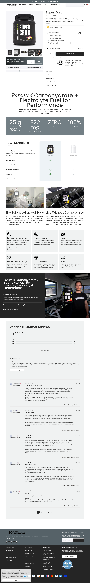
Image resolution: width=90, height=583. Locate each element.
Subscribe (79, 540)
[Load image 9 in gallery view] (24, 52)
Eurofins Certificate (48, 569)
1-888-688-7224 (10, 539)
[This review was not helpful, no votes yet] (78, 405)
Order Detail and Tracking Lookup (40, 536)
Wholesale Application (11, 565)
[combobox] (75, 5)
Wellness (31, 4)
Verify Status (69, 557)
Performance (22, 4)
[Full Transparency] (28, 67)
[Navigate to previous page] (35, 512)
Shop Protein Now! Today (52, 1)
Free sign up (31, 61)
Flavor (48, 23)
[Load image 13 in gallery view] (31, 52)
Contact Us (12, 536)
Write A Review (45, 350)
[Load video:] (25, 197)
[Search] (67, 4)
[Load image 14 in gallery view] (38, 52)
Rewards (61, 4)
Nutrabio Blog (19, 536)
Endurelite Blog (27, 536)
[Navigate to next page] (55, 512)
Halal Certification (47, 566)
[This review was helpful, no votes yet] (76, 405)
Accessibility (28, 566)
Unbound (38, 4)
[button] (22, 294)
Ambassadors (47, 4)
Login (38, 61)
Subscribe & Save (29, 553)
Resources (54, 4)
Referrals (8, 567)
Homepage (8, 9)
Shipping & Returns (29, 550)
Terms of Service (29, 556)
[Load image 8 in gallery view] (17, 52)
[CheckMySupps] (19, 71)
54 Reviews (56, 15)
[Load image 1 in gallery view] (10, 52)
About (7, 536)
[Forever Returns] (9, 67)
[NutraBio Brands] (16, 532)
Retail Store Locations (11, 557)
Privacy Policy (28, 559)
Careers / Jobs (9, 555)
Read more (57, 393)
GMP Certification (47, 550)
